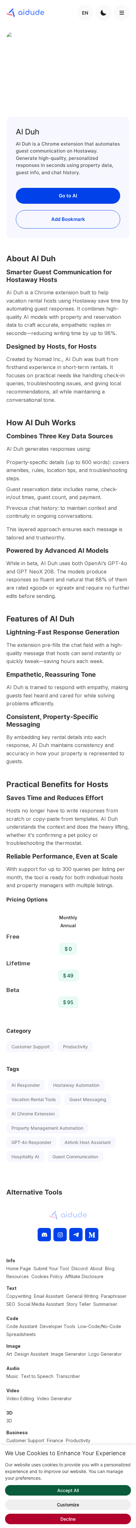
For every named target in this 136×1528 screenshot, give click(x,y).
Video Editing (20, 1398)
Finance (55, 1440)
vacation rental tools (33, 1099)
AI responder (25, 1085)
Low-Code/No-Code (99, 1326)
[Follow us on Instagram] (60, 1234)
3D (9, 1420)
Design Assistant (31, 1354)
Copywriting (18, 1296)
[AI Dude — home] (25, 12)
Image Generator (68, 1354)
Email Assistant (49, 1296)
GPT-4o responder (31, 1142)
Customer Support (30, 1046)
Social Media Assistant (41, 1304)
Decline (68, 1519)
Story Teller (78, 1304)
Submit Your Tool (51, 1268)
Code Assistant (21, 1326)
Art (9, 1354)
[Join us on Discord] (44, 1234)
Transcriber (68, 1376)
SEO (10, 1304)
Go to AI (68, 196)
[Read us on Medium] (91, 1234)
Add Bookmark (68, 219)
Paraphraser (114, 1296)
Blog (109, 1268)
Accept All (68, 1490)
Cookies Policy (47, 1276)
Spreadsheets (21, 1334)
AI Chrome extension (33, 1113)
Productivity (75, 1046)
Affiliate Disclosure (84, 1276)
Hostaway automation (76, 1085)
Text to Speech (37, 1376)
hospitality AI (25, 1156)
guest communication (75, 1156)
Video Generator (54, 1398)
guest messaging (87, 1099)
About (96, 1268)
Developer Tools (57, 1326)
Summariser (105, 1304)
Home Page (18, 1268)
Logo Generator (105, 1354)
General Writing (82, 1296)
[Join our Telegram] (76, 1234)
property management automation (47, 1128)
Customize (68, 1504)
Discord (79, 1268)
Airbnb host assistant (88, 1142)
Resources (17, 1276)
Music (12, 1376)
